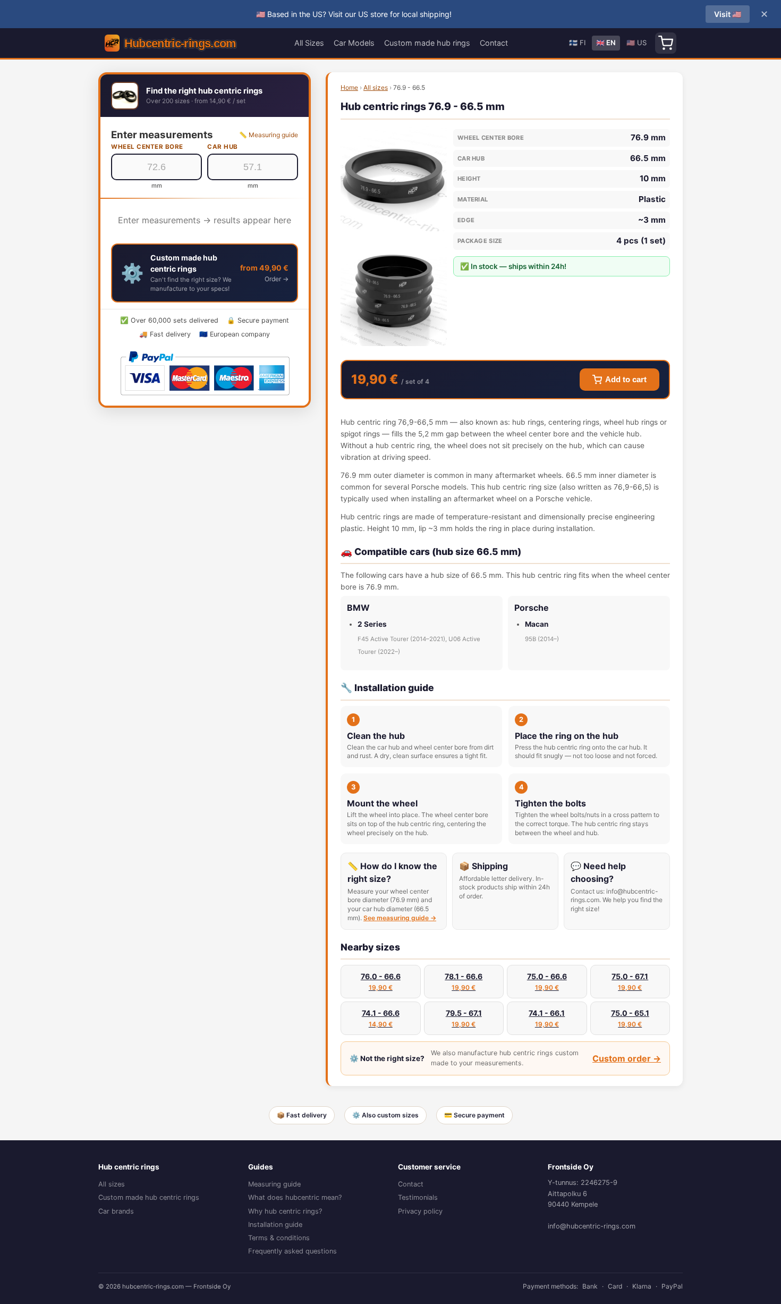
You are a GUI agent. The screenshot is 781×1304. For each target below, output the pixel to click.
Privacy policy (420, 1211)
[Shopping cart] (665, 43)
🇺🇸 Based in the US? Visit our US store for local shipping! (354, 14)
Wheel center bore (147, 146)
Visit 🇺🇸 (727, 14)
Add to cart (626, 379)
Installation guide (275, 1225)
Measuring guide (274, 1184)
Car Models (354, 42)
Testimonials (418, 1197)
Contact (494, 42)
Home (349, 87)
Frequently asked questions (292, 1251)
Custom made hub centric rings (148, 1197)
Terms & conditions (279, 1238)
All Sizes (309, 42)
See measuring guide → (399, 918)
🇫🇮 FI (577, 42)
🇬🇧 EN (606, 42)
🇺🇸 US (636, 42)
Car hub (222, 146)
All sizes (375, 87)
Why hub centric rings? (285, 1211)
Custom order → (626, 1058)
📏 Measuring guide (268, 135)
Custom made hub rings (427, 42)
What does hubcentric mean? (295, 1197)
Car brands (116, 1211)
